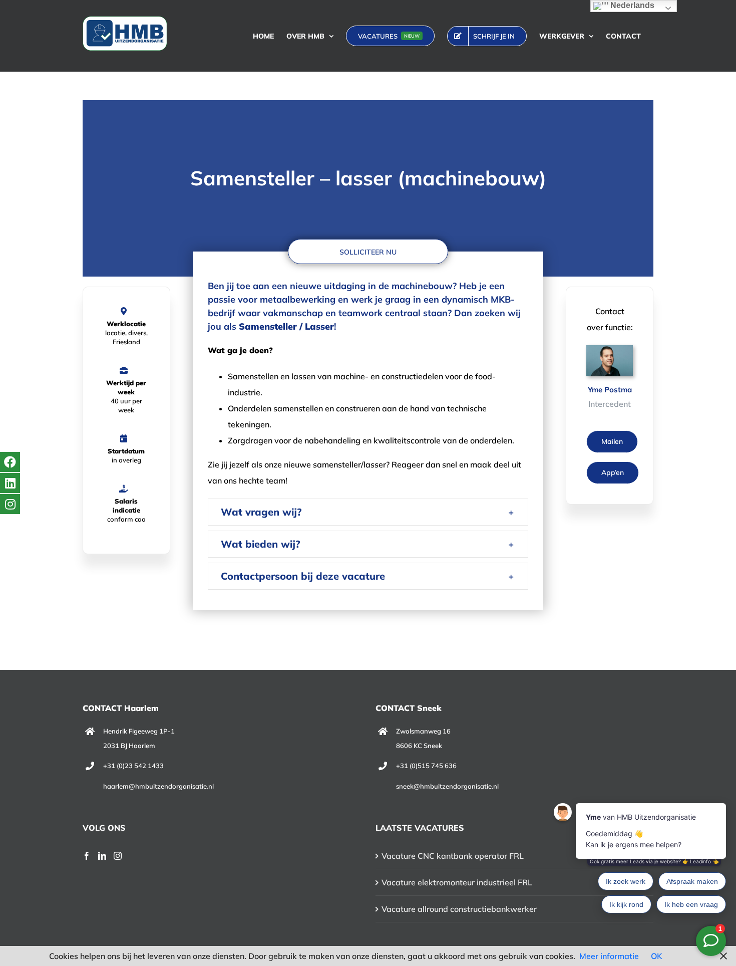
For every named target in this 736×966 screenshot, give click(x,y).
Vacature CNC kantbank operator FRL (453, 856)
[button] (367, 512)
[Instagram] (118, 856)
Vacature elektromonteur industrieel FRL (457, 882)
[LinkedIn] (102, 856)
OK (656, 956)
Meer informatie (609, 956)
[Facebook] (87, 856)
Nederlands (631, 5)
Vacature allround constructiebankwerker (459, 909)
